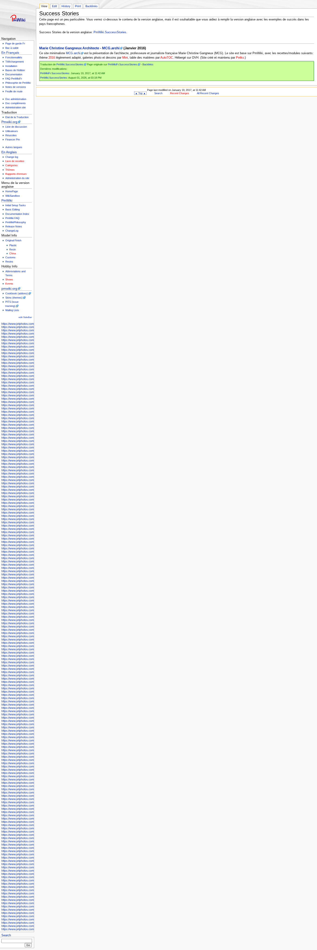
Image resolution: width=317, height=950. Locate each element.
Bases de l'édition (15, 70)
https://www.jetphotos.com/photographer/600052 (31, 444)
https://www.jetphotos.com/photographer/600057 (31, 454)
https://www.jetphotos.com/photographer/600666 (31, 857)
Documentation (13, 74)
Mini (125, 57)
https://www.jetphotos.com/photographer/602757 (31, 535)
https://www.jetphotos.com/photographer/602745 (31, 519)
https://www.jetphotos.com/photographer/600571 (31, 838)
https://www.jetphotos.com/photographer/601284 (31, 883)
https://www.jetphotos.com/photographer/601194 (31, 587)
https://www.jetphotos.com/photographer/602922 (31, 756)
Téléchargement (14, 61)
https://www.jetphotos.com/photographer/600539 (31, 782)
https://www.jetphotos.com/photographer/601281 (31, 880)
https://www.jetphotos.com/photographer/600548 (31, 802)
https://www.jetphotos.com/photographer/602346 (31, 506)
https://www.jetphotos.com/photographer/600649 (31, 714)
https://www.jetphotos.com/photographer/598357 (31, 379)
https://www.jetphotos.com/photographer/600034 (31, 405)
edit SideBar (25, 317)
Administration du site (17, 178)
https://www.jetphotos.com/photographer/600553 (31, 815)
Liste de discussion (16, 126)
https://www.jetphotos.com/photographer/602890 (31, 724)
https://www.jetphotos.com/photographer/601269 (31, 652)
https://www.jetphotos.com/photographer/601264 (31, 636)
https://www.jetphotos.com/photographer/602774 (31, 564)
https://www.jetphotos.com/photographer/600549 (31, 805)
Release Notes (13, 226)
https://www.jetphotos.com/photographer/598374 (31, 389)
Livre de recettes (14, 161)
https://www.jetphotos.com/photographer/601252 (31, 610)
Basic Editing (12, 209)
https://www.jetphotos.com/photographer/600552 (31, 812)
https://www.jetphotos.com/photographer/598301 (31, 324)
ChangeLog (11, 230)
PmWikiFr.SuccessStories (122, 64)
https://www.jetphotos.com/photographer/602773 (31, 561)
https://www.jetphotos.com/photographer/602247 (31, 480)
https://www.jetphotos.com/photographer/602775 (31, 568)
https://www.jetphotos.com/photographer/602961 (31, 929)
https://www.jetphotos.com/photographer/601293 (31, 903)
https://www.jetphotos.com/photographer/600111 (31, 678)
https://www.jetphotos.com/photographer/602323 (31, 499)
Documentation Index (17, 214)
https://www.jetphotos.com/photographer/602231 (31, 470)
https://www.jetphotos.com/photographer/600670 (31, 867)
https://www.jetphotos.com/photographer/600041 (31, 418)
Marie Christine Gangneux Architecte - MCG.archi (79, 48)
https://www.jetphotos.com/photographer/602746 (31, 522)
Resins (9, 261)
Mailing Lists (12, 310)
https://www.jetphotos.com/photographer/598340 (31, 366)
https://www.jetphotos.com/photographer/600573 (31, 841)
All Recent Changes (208, 93)
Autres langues (13, 147)
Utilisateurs (11, 131)
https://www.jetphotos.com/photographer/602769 (31, 551)
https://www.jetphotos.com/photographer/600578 (31, 854)
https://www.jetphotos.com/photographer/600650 (31, 717)
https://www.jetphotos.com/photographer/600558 (31, 822)
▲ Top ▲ (140, 93)
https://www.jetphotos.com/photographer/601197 (31, 594)
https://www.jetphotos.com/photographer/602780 (31, 669)
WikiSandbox (12, 195)
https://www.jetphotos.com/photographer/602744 (31, 516)
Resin (12, 249)
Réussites (11, 135)
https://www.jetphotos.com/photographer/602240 (31, 473)
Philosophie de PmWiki (18, 82)
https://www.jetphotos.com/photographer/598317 (31, 343)
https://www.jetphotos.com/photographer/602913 (31, 747)
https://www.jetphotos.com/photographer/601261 (31, 629)
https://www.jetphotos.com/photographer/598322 (31, 356)
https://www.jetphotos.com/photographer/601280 (31, 877)
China (12, 253)
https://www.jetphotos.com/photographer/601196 (31, 590)
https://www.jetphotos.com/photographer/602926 (31, 766)
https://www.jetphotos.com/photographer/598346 (31, 372)
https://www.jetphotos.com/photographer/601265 (31, 639)
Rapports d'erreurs (16, 174)
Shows (9, 279)
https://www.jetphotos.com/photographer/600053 (31, 447)
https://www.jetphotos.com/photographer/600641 (31, 457)
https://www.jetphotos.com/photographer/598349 (31, 376)
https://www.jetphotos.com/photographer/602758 (31, 538)
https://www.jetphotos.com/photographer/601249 (31, 600)
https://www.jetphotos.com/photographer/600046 (31, 428)
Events (9, 283)
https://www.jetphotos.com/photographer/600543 (31, 792)
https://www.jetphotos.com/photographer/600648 (31, 711)
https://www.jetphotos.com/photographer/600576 (31, 848)
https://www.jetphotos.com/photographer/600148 (31, 685)
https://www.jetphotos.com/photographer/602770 (31, 555)
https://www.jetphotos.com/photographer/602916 (31, 750)
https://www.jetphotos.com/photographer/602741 (31, 509)
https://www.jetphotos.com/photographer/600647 (31, 708)
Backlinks (91, 6)
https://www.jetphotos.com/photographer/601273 (31, 662)
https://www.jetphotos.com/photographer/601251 (31, 607)
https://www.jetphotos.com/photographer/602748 (31, 525)
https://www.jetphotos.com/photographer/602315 (31, 496)
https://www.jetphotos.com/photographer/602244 (31, 476)
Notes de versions (15, 87)
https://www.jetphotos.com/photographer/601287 (31, 893)
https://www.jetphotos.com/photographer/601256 (31, 620)
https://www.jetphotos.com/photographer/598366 (31, 382)
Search (6, 935)
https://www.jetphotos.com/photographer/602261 (31, 483)
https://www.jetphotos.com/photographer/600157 (31, 695)
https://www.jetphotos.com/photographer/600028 (31, 395)
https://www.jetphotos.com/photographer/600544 (31, 795)
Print (78, 6)
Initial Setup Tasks (15, 205)
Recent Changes (179, 93)
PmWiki (6, 200)
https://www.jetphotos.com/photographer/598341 (31, 369)
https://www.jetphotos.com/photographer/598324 (31, 359)
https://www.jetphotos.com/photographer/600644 (31, 460)
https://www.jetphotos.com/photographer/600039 (31, 415)
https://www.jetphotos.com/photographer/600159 (31, 698)
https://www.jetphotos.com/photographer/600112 (31, 682)
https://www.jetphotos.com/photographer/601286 (31, 890)
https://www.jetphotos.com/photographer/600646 (31, 467)
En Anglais (9, 152)
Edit (54, 6)
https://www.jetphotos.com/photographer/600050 (31, 437)
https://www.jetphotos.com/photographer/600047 (31, 431)
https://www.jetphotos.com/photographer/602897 (31, 734)
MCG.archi (73, 53)
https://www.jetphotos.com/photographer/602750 (31, 532)
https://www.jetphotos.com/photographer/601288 (31, 896)
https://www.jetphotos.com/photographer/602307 (31, 493)
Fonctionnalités (13, 57)
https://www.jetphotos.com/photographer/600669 (31, 864)
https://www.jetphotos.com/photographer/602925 (31, 763)
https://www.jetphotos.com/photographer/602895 (31, 730)
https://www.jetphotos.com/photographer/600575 (31, 844)
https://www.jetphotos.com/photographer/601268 (31, 649)
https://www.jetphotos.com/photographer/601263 (31, 633)
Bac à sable (12, 48)
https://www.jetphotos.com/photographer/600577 (31, 851)
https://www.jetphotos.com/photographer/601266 (31, 642)
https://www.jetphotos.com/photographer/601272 (31, 659)
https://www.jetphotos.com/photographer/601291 (31, 900)
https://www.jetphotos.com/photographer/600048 (31, 434)
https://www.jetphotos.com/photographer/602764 (31, 548)
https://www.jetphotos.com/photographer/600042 (31, 421)
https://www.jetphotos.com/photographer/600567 (31, 831)
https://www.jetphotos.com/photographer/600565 (31, 825)
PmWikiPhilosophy (15, 222)
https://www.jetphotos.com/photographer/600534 (31, 769)
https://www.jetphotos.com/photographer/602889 (31, 721)
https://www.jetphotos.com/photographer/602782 (31, 675)
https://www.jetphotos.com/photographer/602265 (31, 486)
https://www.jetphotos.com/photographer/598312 (31, 340)
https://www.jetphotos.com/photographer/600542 (31, 789)
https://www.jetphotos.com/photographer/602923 (31, 760)
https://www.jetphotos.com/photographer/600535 (31, 773)
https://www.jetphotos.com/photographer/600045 (31, 424)
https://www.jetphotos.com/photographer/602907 (31, 743)
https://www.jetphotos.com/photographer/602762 (31, 542)
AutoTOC (166, 57)
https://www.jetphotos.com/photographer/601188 (31, 574)
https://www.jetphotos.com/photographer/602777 (31, 909)
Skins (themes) (14, 297)
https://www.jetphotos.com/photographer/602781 (31, 672)
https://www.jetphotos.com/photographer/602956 (31, 916)
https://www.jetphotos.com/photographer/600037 (31, 411)
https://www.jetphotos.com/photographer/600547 (31, 799)
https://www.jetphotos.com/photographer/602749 (31, 529)
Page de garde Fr (15, 43)
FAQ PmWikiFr (13, 78)
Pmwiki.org (9, 122)
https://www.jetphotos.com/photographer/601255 (31, 616)
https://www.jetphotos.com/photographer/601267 (31, 646)
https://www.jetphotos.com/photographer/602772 (31, 558)
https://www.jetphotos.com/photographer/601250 (31, 603)
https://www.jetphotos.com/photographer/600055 (31, 450)
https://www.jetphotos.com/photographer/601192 (31, 584)
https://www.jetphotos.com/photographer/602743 (31, 512)
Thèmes (10, 169)
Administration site (15, 107)
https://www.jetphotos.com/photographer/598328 (31, 363)
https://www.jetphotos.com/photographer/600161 (31, 701)
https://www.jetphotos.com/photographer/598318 (31, 346)
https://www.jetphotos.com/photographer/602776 (31, 906)
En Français (10, 52)
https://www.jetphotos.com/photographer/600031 (31, 398)
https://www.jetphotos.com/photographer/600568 (31, 835)
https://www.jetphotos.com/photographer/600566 (31, 828)
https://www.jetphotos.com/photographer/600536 (31, 776)
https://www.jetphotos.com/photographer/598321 (31, 353)
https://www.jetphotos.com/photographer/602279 (31, 490)
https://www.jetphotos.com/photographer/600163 (31, 704)
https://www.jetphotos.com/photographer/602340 (31, 503)
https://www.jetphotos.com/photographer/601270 (31, 656)
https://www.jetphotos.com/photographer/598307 (31, 333)
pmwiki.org (9, 288)
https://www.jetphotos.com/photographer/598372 (31, 385)
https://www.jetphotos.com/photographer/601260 (31, 626)
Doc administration (15, 99)
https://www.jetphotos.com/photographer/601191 (31, 581)
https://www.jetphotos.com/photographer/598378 (31, 392)
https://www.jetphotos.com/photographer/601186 (31, 571)
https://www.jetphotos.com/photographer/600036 (31, 408)
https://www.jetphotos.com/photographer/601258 (31, 623)
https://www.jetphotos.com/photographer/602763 (31, 545)
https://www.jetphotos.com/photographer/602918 (31, 753)
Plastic (13, 245)
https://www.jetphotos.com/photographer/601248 (31, 597)
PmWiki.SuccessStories (110, 32)
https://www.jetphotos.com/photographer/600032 (31, 402)
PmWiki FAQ (12, 218)
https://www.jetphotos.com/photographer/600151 (31, 688)
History (65, 6)
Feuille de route (14, 91)
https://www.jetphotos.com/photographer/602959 (31, 922)
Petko (240, 57)
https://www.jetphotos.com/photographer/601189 (31, 577)
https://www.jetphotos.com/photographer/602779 (31, 665)
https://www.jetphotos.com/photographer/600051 (31, 441)
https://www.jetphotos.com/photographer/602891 (31, 727)
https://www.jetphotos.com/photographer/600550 (31, 808)
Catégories (11, 165)
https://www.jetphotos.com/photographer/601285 (31, 887)
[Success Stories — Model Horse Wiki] (18, 18)
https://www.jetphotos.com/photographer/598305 (31, 330)
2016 (52, 57)
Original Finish (13, 240)
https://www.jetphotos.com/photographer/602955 (31, 913)
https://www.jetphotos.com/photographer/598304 (31, 327)
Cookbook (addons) (16, 293)
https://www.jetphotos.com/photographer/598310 (31, 337)
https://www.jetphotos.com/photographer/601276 (31, 874)
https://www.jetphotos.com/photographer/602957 (31, 919)
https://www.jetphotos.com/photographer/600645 (31, 463)
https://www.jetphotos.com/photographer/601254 (31, 613)
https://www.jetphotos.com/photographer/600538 (31, 779)
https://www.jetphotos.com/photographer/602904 (31, 740)
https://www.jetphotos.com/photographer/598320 (31, 350)
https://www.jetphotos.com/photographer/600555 (31, 818)
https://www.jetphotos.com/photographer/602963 (31, 870)
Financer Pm (12, 139)
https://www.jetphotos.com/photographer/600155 (31, 691)
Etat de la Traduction (17, 117)
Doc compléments (15, 103)
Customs (10, 257)
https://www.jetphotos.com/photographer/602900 (31, 737)
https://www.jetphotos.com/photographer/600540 (31, 786)
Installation (11, 66)
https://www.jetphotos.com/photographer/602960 (31, 926)
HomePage (11, 191)
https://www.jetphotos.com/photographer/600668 (31, 861)
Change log (11, 157)
